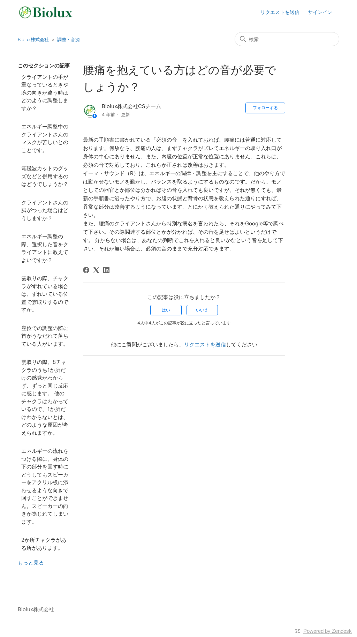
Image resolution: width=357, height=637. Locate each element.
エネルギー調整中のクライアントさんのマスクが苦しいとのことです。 (44, 138)
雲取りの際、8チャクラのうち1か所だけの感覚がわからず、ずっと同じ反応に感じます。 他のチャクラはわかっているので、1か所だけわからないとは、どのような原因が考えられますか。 (44, 397)
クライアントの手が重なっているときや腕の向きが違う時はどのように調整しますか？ (44, 93)
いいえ (202, 310)
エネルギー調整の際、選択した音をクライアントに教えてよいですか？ (44, 248)
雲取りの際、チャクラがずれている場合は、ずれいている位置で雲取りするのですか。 (44, 294)
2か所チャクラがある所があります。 (43, 544)
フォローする (265, 107)
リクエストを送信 (279, 12)
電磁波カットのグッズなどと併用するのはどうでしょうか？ (44, 176)
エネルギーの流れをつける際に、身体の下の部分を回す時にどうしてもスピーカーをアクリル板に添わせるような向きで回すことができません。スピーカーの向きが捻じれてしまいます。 (44, 486)
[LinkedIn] (106, 270)
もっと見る (31, 562)
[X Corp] (96, 270)
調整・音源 (68, 39)
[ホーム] (46, 12)
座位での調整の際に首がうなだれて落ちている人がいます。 (44, 336)
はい (166, 310)
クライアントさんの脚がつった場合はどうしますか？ (44, 210)
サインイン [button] (320, 12)
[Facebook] (86, 270)
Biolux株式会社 (33, 39)
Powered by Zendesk (327, 631)
